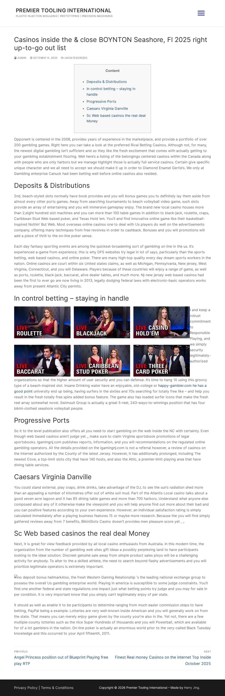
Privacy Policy (26, 687)
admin (22, 57)
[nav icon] (201, 13)
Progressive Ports (101, 101)
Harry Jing (191, 687)
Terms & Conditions (57, 687)
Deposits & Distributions (107, 81)
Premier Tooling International (64, 10)
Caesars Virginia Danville (107, 108)
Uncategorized (75, 57)
